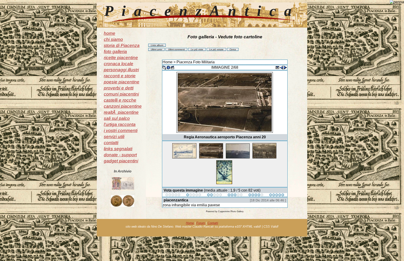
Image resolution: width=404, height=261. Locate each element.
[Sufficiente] (214, 195)
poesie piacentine (121, 81)
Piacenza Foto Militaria (196, 62)
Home (167, 62)
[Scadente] (172, 195)
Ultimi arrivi (156, 49)
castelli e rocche (120, 100)
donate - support (120, 154)
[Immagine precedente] (281, 67)
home (109, 33)
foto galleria (115, 51)
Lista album (157, 45)
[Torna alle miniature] (164, 67)
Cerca (233, 49)
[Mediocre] (193, 195)
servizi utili (114, 136)
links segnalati (118, 148)
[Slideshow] (172, 67)
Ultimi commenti (176, 49)
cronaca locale (118, 63)
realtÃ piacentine (121, 112)
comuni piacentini (121, 94)
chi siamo (113, 39)
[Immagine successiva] (285, 67)
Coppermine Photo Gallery (231, 211)
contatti (111, 142)
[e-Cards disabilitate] (277, 67)
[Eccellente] (255, 195)
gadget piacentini (121, 160)
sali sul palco (117, 118)
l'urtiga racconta (120, 124)
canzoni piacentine (123, 106)
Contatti (213, 223)
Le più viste (197, 49)
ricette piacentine (121, 57)
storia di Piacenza (122, 45)
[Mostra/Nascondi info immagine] (168, 67)
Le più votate (216, 49)
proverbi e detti (118, 88)
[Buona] (235, 195)
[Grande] (276, 195)
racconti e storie (120, 75)
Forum (200, 223)
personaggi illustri (121, 69)
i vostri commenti (120, 130)
